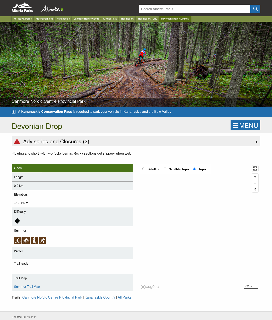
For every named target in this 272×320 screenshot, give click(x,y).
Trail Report (127, 18)
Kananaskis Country (100, 297)
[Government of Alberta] (50, 7)
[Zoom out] (255, 183)
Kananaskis (63, 18)
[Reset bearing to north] (255, 189)
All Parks (124, 297)
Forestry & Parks (23, 18)
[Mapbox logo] (149, 287)
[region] (199, 227)
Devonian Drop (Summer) (175, 18)
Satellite (153, 169)
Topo (202, 169)
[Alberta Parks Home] (25, 7)
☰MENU (245, 125)
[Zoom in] (255, 177)
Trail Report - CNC (147, 18)
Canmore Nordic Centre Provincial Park (95, 18)
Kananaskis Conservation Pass (46, 111)
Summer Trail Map (27, 286)
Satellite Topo (179, 169)
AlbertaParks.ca (44, 18)
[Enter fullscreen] (255, 168)
